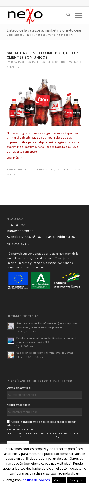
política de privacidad (58, 437)
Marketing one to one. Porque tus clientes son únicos (43, 55)
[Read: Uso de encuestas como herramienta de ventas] (10, 355)
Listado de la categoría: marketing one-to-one (44, 30)
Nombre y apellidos (18, 405)
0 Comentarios (43, 169)
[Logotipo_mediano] (37, 15)
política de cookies (36, 480)
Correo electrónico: (19, 388)
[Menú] (76, 15)
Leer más (13, 157)
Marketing (24, 61)
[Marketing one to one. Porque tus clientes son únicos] (44, 102)
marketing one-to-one (46, 61)
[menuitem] (66, 15)
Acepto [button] (58, 480)
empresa (12, 61)
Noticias (66, 61)
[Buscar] (66, 15)
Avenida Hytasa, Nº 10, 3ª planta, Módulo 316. (41, 236)
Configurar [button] (77, 480)
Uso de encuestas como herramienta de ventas (44, 352)
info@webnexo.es (20, 231)
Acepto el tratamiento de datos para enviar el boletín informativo (42, 429)
